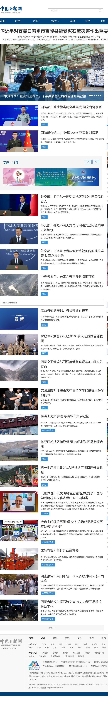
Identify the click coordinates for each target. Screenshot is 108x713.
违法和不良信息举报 (50, 662)
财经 (67, 638)
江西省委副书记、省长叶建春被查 (64, 310)
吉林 (85, 644)
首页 (2, 21)
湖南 (39, 647)
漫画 (102, 21)
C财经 (54, 21)
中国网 (65, 653)
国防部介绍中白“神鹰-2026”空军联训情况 (69, 133)
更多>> (52, 628)
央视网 (87, 653)
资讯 (35, 21)
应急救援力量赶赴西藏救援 (60, 550)
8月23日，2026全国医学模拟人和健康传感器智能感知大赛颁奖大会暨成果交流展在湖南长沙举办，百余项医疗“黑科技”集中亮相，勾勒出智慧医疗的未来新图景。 (72, 534)
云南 (96, 647)
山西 (69, 644)
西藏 (104, 647)
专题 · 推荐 (11, 162)
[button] (91, 95)
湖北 (31, 647)
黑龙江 (94, 644)
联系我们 (13, 649)
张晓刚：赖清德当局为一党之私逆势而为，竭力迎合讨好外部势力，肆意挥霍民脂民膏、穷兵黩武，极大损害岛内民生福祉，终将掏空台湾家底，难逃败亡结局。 (72, 116)
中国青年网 (99, 653)
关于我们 (4, 649)
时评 (17, 21)
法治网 (81, 656)
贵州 (88, 647)
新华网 (55, 653)
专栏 (87, 21)
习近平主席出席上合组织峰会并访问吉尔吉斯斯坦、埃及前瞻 (42, 37)
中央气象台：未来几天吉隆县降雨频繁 (67, 276)
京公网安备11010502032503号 (54, 666)
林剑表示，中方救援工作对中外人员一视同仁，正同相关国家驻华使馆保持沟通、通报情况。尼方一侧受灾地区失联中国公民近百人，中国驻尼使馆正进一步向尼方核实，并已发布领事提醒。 (72, 209)
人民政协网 (69, 656)
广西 (55, 647)
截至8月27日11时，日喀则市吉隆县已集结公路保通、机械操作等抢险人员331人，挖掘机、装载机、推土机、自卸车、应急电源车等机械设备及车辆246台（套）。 (71, 374)
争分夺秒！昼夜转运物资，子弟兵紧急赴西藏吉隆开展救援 (45, 96)
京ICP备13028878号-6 (99, 666)
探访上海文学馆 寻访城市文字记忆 (65, 416)
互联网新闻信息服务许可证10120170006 (75, 662)
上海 (103, 644)
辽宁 (77, 644)
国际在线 (76, 653)
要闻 (44, 124)
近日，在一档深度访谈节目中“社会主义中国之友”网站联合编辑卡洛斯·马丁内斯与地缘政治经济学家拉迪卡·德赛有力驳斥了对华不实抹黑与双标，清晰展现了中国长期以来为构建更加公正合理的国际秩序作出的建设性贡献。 (72, 506)
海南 (63, 647)
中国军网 (42, 656)
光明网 (31, 656)
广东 (47, 647)
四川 (80, 647)
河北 (61, 644)
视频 (72, 21)
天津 (52, 644)
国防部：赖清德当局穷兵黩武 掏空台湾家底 (71, 107)
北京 (44, 644)
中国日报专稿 (47, 430)
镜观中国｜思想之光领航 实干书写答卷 (84, 37)
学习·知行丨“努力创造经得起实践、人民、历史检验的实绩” (26, 39)
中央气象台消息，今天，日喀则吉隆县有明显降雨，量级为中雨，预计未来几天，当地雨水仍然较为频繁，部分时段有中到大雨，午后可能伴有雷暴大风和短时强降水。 (72, 286)
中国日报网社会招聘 (10, 303)
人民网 (45, 653)
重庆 (71, 647)
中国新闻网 (55, 656)
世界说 (45, 513)
